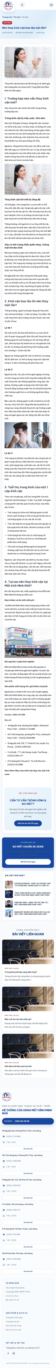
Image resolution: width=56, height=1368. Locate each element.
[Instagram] (13, 1353)
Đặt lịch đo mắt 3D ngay (28, 823)
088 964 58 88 (16, 1121)
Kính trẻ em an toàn (13, 1330)
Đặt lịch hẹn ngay (28, 862)
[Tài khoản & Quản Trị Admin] (22, 4)
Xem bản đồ (28, 1149)
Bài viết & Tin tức (12, 1300)
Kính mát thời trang (13, 1326)
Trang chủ (7, 17)
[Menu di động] (51, 4)
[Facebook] (8, 1353)
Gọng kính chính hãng (14, 1318)
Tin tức (17, 17)
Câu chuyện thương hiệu (15, 1288)
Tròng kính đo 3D (12, 1322)
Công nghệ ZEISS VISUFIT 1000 (18, 1292)
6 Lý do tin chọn (12, 1296)
